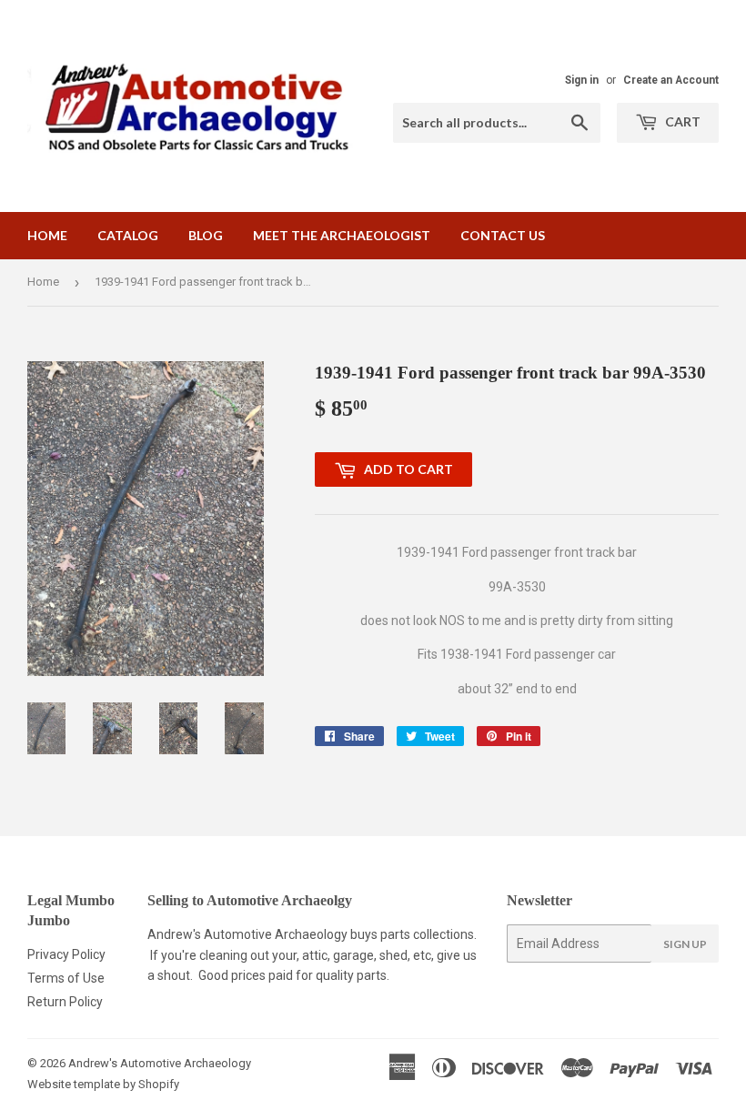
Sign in (582, 80)
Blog (205, 235)
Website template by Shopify (103, 1084)
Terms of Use (66, 978)
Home (47, 235)
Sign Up (685, 944)
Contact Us (502, 235)
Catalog (127, 235)
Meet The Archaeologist (341, 235)
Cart (681, 121)
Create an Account (671, 80)
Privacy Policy (66, 954)
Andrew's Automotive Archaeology (159, 1063)
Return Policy (65, 1001)
